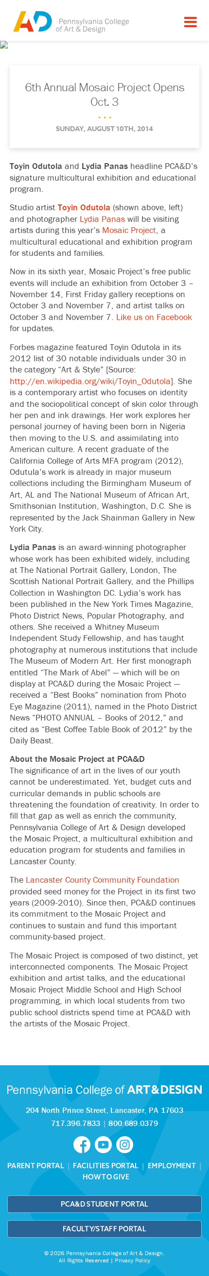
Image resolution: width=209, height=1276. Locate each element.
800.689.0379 (133, 1123)
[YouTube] (105, 1143)
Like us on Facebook (154, 316)
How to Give (106, 1177)
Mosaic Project (129, 229)
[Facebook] (84, 1143)
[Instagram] (126, 1143)
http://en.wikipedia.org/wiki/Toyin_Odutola (90, 380)
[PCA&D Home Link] (70, 21)
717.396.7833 (76, 1123)
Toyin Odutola (84, 207)
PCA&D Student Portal (105, 1204)
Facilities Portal (106, 1165)
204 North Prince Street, (104, 1110)
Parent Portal (35, 1165)
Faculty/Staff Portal (104, 1229)
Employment (172, 1165)
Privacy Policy (132, 1260)
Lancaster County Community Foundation (102, 879)
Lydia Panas (102, 218)
